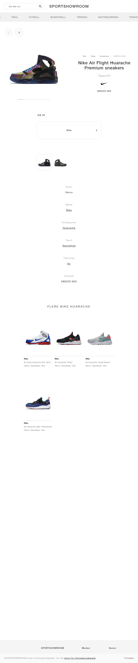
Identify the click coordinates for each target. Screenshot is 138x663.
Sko (84, 56)
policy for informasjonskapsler (80, 658)
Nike (93, 56)
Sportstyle (69, 245)
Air (69, 263)
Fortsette (129, 658)
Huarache (104, 56)
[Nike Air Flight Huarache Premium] (44, 162)
